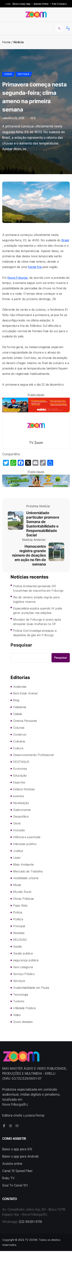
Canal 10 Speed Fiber (17, 1171)
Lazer (17, 857)
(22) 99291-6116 (30, 1222)
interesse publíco (25, 844)
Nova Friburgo (17, 278)
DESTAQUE (24, 74)
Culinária (19, 741)
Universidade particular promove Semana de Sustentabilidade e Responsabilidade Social (42, 524)
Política (18, 919)
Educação (20, 775)
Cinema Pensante (25, 721)
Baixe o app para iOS (17, 1149)
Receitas (18, 933)
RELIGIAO (20, 939)
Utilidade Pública (24, 1008)
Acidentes (19, 686)
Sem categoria (23, 967)
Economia (20, 768)
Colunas (18, 727)
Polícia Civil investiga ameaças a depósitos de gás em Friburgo (34, 633)
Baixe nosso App (21, 3)
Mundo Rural (22, 892)
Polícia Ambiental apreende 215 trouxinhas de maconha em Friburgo (38, 588)
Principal (19, 926)
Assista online (12, 1164)
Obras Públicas (23, 898)
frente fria (35, 267)
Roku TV (8, 1178)
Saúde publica (22, 953)
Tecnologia (20, 994)
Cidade (8, 74)
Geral (16, 823)
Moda (17, 885)
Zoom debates (23, 1022)
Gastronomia (22, 810)
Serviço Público (24, 974)
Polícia (17, 912)
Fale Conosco (59, 3)
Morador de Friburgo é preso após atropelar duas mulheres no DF (37, 622)
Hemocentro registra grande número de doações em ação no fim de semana (29, 555)
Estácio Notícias (24, 789)
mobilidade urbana (25, 878)
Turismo (18, 1001)
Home (6, 42)
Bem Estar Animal (25, 693)
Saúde (17, 946)
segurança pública (25, 960)
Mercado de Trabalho (28, 871)
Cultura (18, 748)
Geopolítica (20, 816)
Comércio (19, 734)
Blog (16, 700)
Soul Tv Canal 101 (15, 1185)
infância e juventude (26, 837)
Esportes (19, 782)
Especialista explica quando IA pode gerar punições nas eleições (37, 610)
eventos (18, 796)
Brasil (65, 240)
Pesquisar (21, 645)
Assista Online (41, 3)
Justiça (18, 851)
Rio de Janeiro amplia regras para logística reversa (36, 599)
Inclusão (19, 830)
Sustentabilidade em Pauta (31, 988)
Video (17, 1015)
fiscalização (21, 803)
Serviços (19, 981)
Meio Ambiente (23, 864)
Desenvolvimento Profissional (33, 755)
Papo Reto (20, 905)
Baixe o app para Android (20, 1156)
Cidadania (19, 707)
